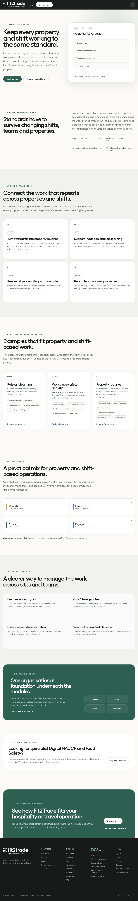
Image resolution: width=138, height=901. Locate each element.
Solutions (70, 854)
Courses (69, 857)
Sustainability (96, 863)
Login (32, 5)
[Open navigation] (132, 5)
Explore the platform (36, 79)
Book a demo (12, 79)
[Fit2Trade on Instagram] (123, 895)
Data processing (122, 869)
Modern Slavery (97, 876)
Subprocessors (121, 872)
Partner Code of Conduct (97, 871)
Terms (118, 861)
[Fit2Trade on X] (133, 895)
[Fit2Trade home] (14, 5)
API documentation (98, 859)
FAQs (68, 880)
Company (70, 876)
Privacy (118, 857)
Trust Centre (96, 855)
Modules (44, 857)
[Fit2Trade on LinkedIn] (119, 895)
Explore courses (16, 424)
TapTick (44, 869)
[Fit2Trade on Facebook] (128, 895)
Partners (69, 872)
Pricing (44, 861)
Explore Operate (105, 424)
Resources (70, 861)
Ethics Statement (98, 867)
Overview (45, 854)
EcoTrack (70, 869)
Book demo (44, 5)
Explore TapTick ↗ (118, 760)
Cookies (118, 865)
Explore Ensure (60, 424)
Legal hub (119, 854)
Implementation (48, 865)
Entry (63, 538)
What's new (71, 865)
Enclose (31, 538)
